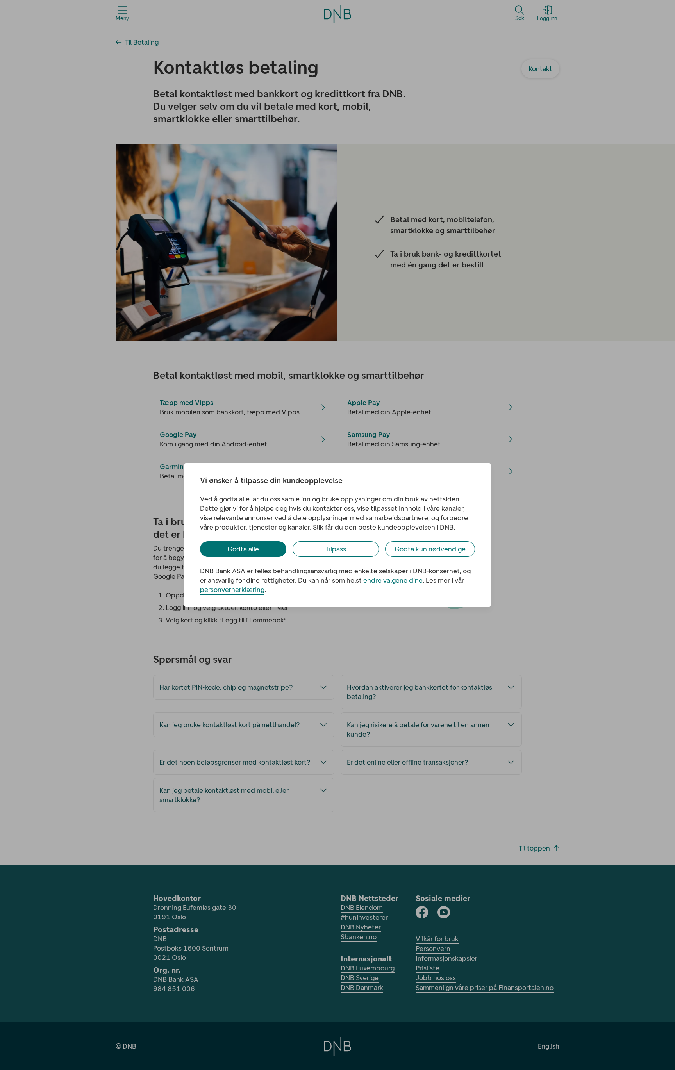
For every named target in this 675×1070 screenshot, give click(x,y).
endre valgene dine (393, 580)
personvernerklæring (232, 589)
